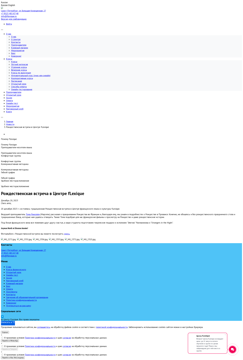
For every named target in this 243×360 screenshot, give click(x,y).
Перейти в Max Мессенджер (13, 358)
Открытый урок (13, 272)
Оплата (9, 289)
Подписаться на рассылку (18, 305)
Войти (9, 24)
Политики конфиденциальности (40, 337)
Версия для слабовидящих (14, 19)
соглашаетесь (43, 327)
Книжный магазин (14, 283)
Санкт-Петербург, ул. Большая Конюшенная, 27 (23, 10)
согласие (67, 337)
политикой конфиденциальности (112, 327)
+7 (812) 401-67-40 (9, 13)
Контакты (10, 294)
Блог (8, 286)
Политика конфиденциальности (21, 300)
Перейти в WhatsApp (10, 341)
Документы (11, 291)
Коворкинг (11, 303)
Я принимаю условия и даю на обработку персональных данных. (55, 337)
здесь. (67, 233)
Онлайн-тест (12, 275)
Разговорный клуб (14, 280)
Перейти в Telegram (9, 349)
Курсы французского (16, 269)
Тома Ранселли (33, 214)
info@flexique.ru (9, 16)
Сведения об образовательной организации (27, 297)
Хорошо (5, 332)
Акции (9, 278)
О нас (8, 266)
